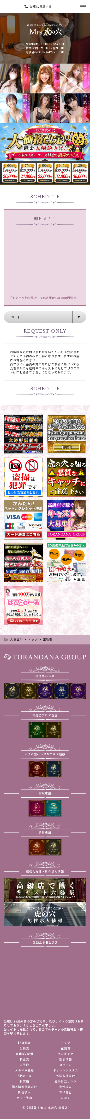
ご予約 (24, 1065)
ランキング (65, 1054)
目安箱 (24, 1081)
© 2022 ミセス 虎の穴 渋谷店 (45, 1107)
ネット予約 (24, 1098)
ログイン (65, 1065)
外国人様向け (65, 1076)
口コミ (65, 1098)
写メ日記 (65, 1092)
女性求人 (65, 1087)
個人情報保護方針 (24, 1087)
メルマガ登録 (24, 1070)
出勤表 (24, 1048)
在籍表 (65, 1048)
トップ (65, 1043)
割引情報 (65, 1059)
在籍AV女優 (24, 1054)
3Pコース (24, 1076)
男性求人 (24, 1092)
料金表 (24, 1059)
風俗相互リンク (65, 1081)
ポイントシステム (65, 1070)
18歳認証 (24, 1043)
